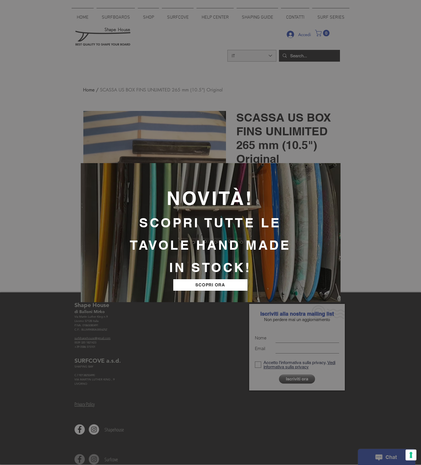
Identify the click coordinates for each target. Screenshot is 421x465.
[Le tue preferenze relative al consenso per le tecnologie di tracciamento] (411, 455)
